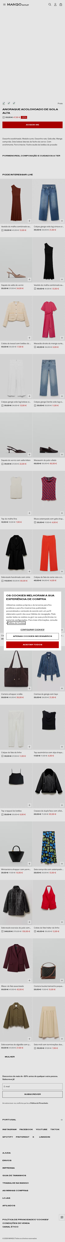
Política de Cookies (16, 623)
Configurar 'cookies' (33, 629)
